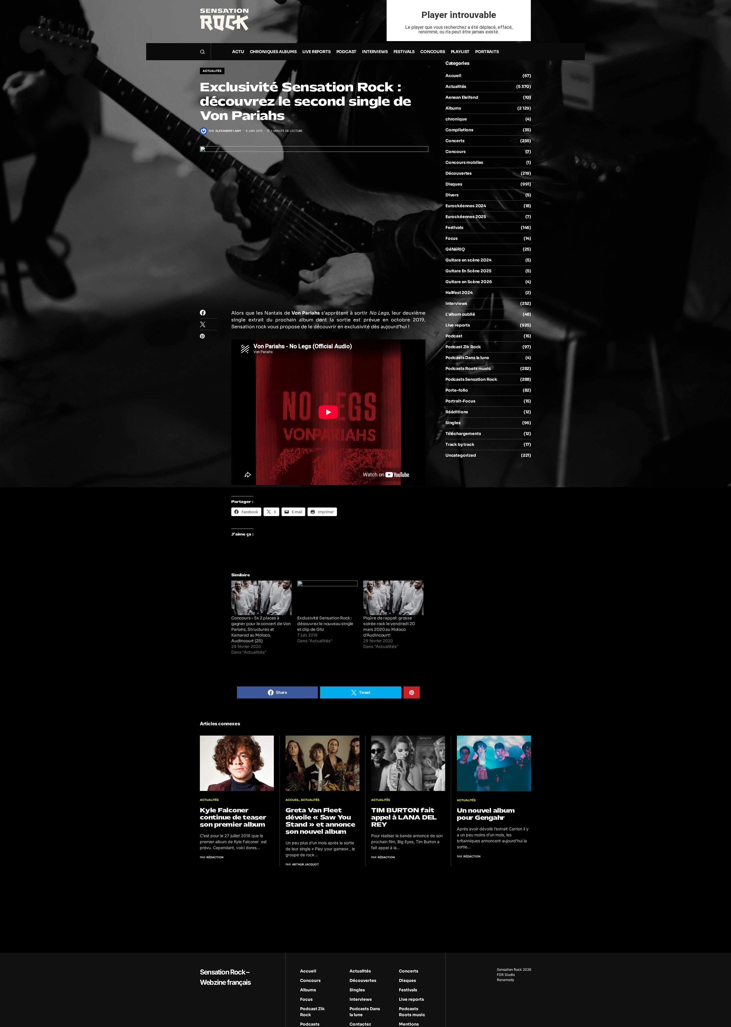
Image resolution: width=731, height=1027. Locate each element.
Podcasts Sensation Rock (471, 379)
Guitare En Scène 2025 (468, 270)
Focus (451, 238)
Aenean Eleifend (461, 97)
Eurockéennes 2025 (465, 216)
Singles (453, 422)
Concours (455, 151)
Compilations (459, 129)
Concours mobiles (464, 162)
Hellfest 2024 (459, 292)
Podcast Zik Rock (463, 346)
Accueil (453, 75)
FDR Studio (506, 974)
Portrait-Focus (460, 401)
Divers (452, 195)
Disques (453, 184)
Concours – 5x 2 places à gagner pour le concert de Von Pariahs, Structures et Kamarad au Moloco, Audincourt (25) (261, 629)
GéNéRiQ (455, 249)
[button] (202, 51)
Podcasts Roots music (468, 368)
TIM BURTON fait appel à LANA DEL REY (404, 817)
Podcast (453, 336)
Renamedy (505, 980)
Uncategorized (460, 455)
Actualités (212, 71)
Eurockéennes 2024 (465, 205)
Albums (453, 108)
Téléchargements (463, 433)
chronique (456, 119)
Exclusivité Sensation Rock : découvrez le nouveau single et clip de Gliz (325, 623)
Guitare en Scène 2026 (468, 281)
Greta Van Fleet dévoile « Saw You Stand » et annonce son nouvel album (320, 821)
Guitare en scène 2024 (468, 260)
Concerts (455, 140)
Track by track (459, 444)
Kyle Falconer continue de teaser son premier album (233, 817)
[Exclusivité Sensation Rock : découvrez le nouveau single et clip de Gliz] (327, 598)
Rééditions (456, 411)
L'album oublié (460, 314)
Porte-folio (456, 390)
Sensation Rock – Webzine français (225, 977)
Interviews (456, 303)
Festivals (454, 227)
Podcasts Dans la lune (467, 357)
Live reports (457, 325)
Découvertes (458, 173)
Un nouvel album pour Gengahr (486, 814)
